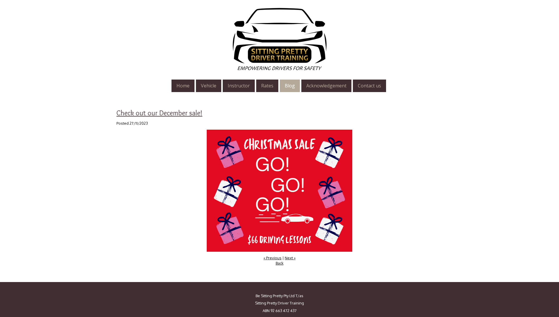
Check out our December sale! (159, 113)
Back (280, 263)
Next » (290, 258)
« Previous (272, 258)
